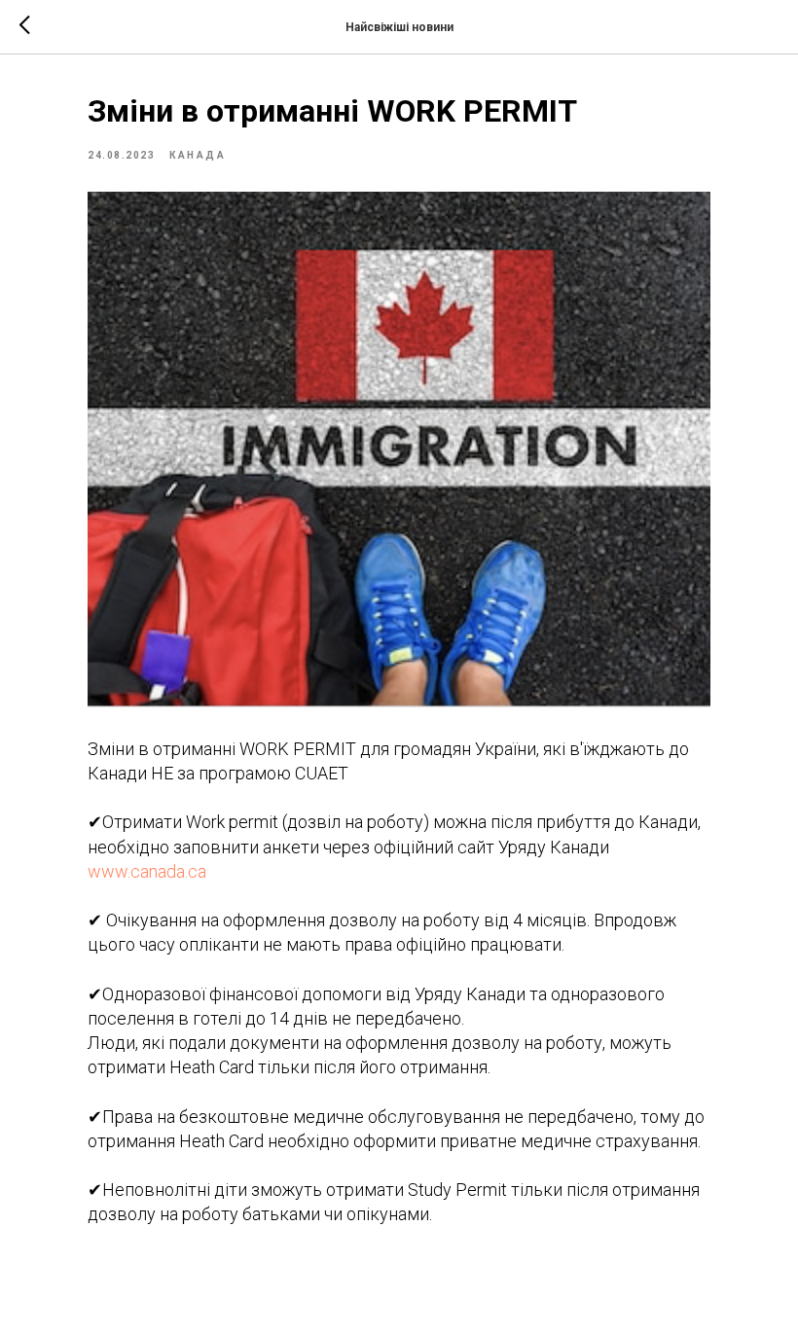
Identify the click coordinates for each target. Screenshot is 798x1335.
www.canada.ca (147, 871)
